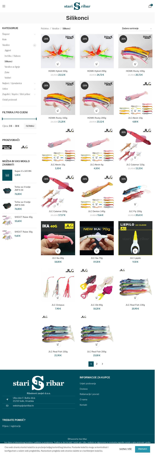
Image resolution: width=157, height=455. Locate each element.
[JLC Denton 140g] (97, 191)
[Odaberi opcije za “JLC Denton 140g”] (96, 204)
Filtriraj (30, 126)
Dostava (84, 389)
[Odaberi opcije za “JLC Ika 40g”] (58, 251)
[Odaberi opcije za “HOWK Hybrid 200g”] (96, 64)
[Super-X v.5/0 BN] (7, 175)
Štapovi (5, 34)
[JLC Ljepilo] (135, 238)
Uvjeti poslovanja (88, 384)
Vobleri (8, 78)
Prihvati (142, 449)
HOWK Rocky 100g (135, 71)
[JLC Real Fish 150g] (58, 332)
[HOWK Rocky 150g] (58, 98)
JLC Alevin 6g (96, 164)
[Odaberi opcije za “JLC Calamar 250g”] (58, 204)
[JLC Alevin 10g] (135, 98)
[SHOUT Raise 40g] (7, 221)
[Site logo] (77, 6)
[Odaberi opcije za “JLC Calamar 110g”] (135, 157)
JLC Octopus (58, 305)
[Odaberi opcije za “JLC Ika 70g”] (96, 251)
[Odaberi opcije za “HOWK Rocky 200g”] (96, 110)
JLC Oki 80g (97, 305)
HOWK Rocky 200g (96, 118)
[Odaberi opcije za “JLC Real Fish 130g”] (135, 297)
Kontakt (83, 405)
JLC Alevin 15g (58, 164)
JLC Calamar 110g (135, 164)
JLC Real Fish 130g (135, 305)
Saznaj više (125, 449)
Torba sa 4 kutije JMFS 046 (23, 203)
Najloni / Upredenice (12, 83)
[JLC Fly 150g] (135, 191)
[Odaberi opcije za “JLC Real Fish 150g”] (58, 344)
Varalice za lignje (12, 67)
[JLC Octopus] (58, 285)
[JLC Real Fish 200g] (97, 332)
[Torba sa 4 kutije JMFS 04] (7, 190)
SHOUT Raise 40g (24, 217)
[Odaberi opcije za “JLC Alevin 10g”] (135, 110)
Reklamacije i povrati (89, 394)
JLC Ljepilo (135, 258)
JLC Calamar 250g (58, 211)
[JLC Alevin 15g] (58, 145)
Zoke (7, 72)
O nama (83, 400)
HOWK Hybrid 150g (57, 71)
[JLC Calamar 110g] (135, 145)
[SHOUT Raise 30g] (7, 235)
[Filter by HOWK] (10, 147)
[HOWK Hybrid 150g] (58, 51)
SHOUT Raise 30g (24, 231)
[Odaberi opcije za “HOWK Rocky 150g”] (58, 110)
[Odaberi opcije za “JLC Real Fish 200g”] (96, 344)
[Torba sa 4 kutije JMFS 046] (7, 206)
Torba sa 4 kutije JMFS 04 (23, 188)
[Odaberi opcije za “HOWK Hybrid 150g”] (58, 64)
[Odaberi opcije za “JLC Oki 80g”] (96, 297)
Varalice (6, 45)
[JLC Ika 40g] (58, 238)
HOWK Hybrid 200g (96, 71)
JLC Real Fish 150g (58, 351)
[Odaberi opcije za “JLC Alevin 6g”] (96, 157)
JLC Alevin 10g (135, 118)
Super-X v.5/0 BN (23, 171)
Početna (45, 29)
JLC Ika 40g (58, 258)
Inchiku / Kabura (12, 56)
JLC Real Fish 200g (96, 351)
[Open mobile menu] (4, 6)
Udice (5, 89)
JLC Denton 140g (96, 211)
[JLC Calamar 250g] (58, 191)
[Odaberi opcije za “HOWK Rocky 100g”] (135, 64)
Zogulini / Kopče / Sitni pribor (16, 94)
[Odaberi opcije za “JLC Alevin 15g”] (58, 157)
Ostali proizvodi (9, 100)
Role (4, 40)
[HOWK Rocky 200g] (97, 98)
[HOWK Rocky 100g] (135, 51)
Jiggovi (8, 50)
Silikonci (8, 62)
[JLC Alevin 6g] (97, 145)
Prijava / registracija (11, 426)
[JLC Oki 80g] (97, 285)
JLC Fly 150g (135, 211)
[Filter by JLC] (28, 147)
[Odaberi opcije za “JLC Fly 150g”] (135, 204)
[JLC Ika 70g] (97, 238)
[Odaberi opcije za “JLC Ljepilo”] (135, 251)
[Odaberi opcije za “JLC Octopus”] (58, 297)
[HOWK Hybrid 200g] (97, 51)
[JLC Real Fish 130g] (135, 285)
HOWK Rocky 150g (58, 118)
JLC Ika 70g (97, 258)
